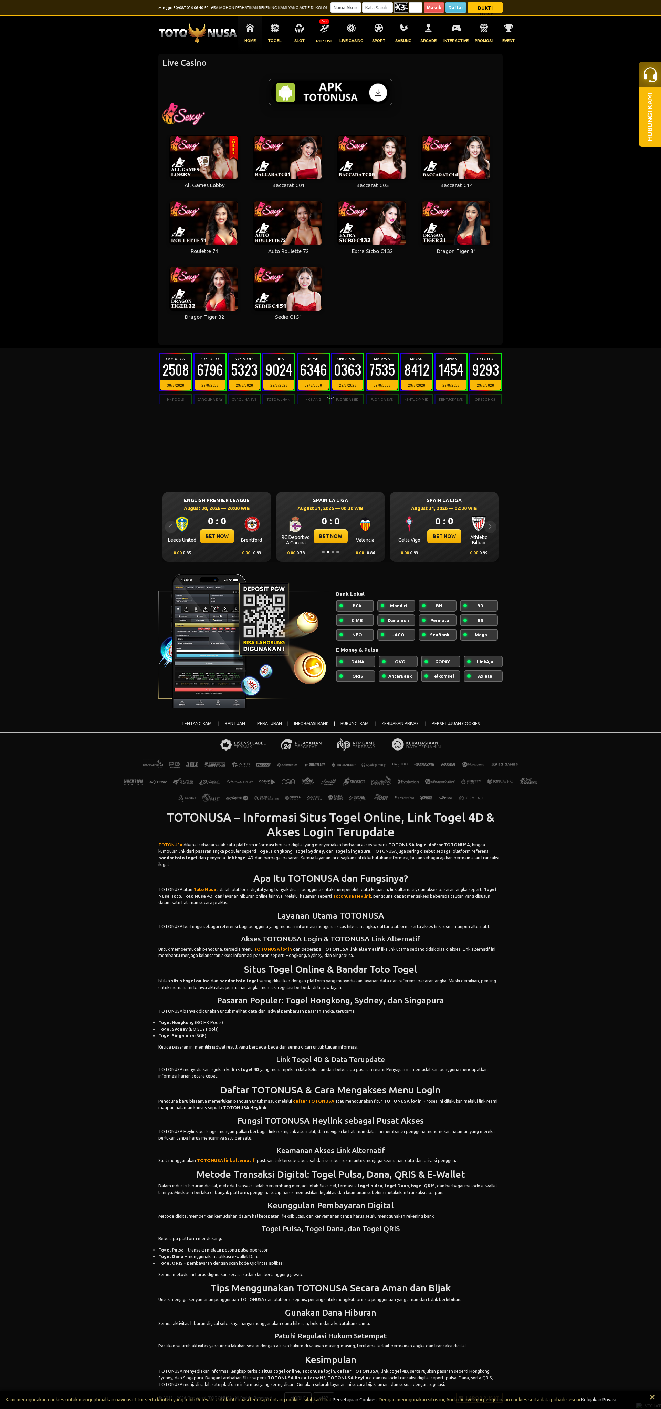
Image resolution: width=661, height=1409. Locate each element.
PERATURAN (269, 723)
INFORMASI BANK (311, 723)
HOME (250, 41)
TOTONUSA (170, 844)
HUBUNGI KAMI (355, 723)
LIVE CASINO (351, 41)
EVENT (508, 41)
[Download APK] (330, 92)
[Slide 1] (323, 552)
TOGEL (275, 41)
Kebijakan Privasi (598, 1399)
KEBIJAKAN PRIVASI (401, 723)
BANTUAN (235, 723)
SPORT (378, 41)
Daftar (455, 7)
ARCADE (428, 41)
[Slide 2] (328, 552)
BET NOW (217, 536)
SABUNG (403, 41)
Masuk (434, 7)
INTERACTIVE (456, 41)
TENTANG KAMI (197, 723)
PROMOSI (484, 41)
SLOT (299, 41)
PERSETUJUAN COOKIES (456, 723)
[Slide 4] (337, 552)
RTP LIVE (324, 41)
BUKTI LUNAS (485, 9)
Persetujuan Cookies (355, 1399)
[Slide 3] (333, 552)
